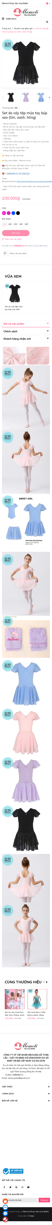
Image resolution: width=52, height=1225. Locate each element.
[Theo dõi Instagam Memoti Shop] (22, 1187)
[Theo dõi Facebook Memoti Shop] (4, 1187)
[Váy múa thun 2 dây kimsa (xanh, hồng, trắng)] (37, 999)
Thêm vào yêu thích (13, 239)
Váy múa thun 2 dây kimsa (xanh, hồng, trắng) (36, 1015)
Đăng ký (44, 1200)
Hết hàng (16, 233)
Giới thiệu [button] (7, 1086)
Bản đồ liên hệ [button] (9, 1100)
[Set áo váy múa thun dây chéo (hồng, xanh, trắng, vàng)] (15, 999)
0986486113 (19, 245)
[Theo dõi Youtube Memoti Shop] (28, 1187)
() (49, 3)
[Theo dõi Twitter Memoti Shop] (10, 1187)
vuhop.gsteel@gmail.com (19, 1078)
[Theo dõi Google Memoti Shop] (16, 1187)
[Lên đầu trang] (45, 1216)
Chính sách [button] (8, 1093)
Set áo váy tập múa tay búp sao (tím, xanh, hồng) (14, 309)
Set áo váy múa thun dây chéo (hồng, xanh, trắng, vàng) (15, 1015)
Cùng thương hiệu (23, 982)
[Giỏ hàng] (47, 3)
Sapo (32, 1216)
